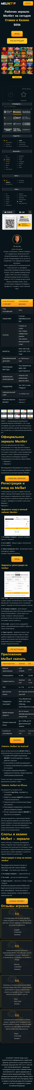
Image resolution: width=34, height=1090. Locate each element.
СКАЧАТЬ (17, 740)
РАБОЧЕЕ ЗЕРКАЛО (17, 478)
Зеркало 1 (22, 400)
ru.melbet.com (24, 394)
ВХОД (17, 34)
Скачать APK (22, 732)
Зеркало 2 (22, 402)
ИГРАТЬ (28, 3)
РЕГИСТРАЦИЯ (17, 41)
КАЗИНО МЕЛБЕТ (17, 901)
